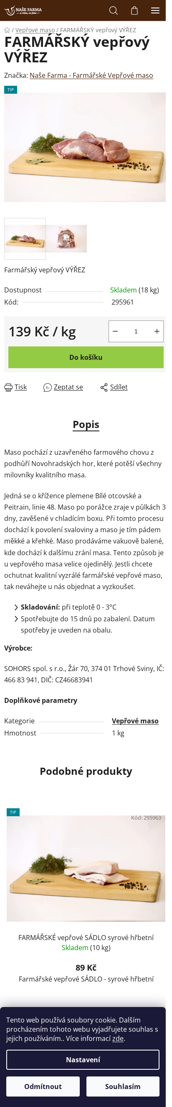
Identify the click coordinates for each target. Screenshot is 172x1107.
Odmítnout (43, 1086)
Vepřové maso (135, 720)
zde (118, 1038)
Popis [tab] (86, 424)
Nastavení (83, 1059)
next (163, 851)
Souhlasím (123, 1086)
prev (8, 851)
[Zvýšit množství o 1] (157, 331)
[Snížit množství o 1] (115, 331)
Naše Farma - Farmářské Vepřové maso (91, 75)
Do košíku (86, 357)
